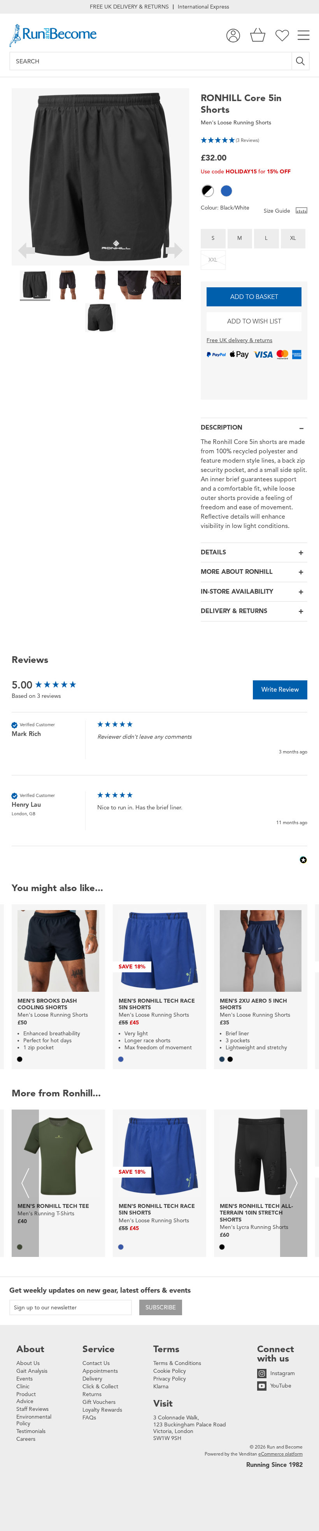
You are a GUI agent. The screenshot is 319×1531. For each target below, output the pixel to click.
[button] (254, 139)
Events (24, 1378)
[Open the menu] (304, 35)
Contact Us (96, 1363)
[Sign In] (233, 35)
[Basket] (257, 35)
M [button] (239, 238)
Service (98, 1349)
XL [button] (293, 238)
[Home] (52, 35)
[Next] (174, 252)
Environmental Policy (33, 1420)
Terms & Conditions (177, 1363)
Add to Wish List (254, 321)
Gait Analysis (31, 1371)
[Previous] (26, 252)
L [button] (266, 238)
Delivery (92, 1378)
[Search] (301, 61)
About (30, 1349)
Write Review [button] (280, 690)
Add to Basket (254, 297)
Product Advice (26, 1398)
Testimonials (31, 1431)
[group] (52, 685)
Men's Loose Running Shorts (236, 122)
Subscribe (160, 1307)
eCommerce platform (280, 1454)
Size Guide (278, 211)
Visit (163, 1403)
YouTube (280, 1385)
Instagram (282, 1373)
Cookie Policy (169, 1371)
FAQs (89, 1417)
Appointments (100, 1371)
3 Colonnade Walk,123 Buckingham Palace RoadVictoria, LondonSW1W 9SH (189, 1428)
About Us (28, 1363)
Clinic (23, 1386)
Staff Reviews (32, 1409)
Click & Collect (100, 1386)
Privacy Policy (169, 1378)
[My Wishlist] (282, 35)
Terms (166, 1349)
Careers (25, 1439)
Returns (92, 1394)
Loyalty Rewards (102, 1410)
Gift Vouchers (99, 1402)
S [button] (213, 238)
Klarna (160, 1386)
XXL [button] (213, 260)
